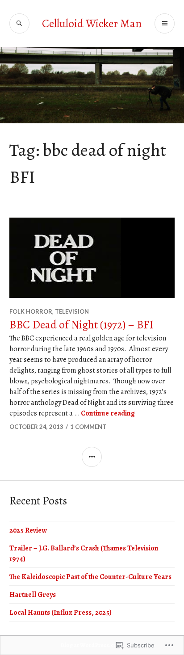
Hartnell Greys (32, 595)
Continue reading (108, 413)
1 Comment (88, 426)
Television (72, 311)
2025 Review (28, 530)
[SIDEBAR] (92, 457)
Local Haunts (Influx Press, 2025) (60, 612)
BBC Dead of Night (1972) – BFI (81, 324)
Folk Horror (30, 311)
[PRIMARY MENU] (165, 23)
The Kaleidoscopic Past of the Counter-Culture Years (90, 577)
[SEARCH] (19, 23)
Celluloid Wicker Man (92, 23)
